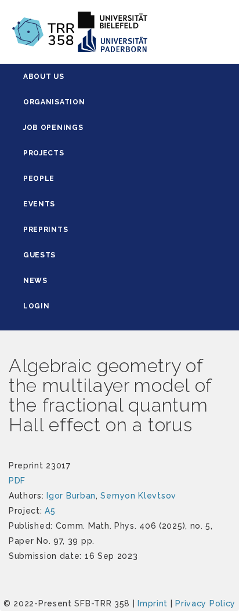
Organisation (54, 102)
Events (39, 204)
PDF (17, 480)
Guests (39, 255)
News (35, 281)
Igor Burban (71, 495)
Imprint (152, 603)
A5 (50, 510)
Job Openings (53, 127)
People (39, 178)
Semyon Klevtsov (138, 495)
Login (36, 306)
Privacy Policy (205, 603)
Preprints (45, 230)
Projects (43, 153)
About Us (43, 76)
